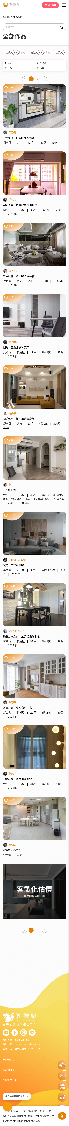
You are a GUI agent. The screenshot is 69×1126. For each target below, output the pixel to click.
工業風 (59, 52)
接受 (62, 1115)
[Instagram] (23, 1032)
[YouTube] (6, 1032)
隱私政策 (21, 1120)
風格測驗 (62, 1086)
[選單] (64, 5)
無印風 (46, 52)
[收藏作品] (5, 88)
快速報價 (62, 1097)
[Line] (32, 1032)
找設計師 (62, 1064)
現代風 (9, 52)
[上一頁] (24, 79)
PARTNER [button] (8, 1070)
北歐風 (21, 52)
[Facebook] (14, 1032)
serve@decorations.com (27, 1044)
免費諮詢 (50, 5)
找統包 (62, 1075)
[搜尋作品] (61, 27)
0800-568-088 (21, 1039)
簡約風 (34, 52)
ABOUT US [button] (9, 1080)
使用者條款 (34, 1120)
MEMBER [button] (8, 1060)
